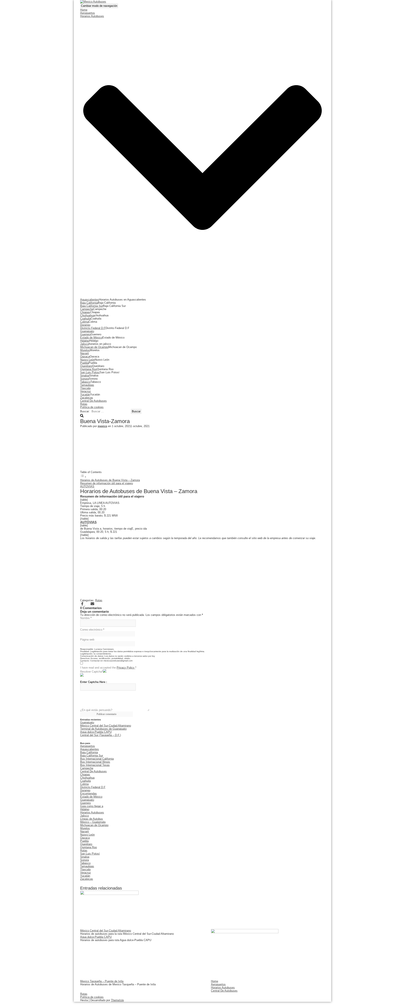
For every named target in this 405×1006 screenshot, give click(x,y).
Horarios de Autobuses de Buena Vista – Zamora (110, 480)
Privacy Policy (126, 667)
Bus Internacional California (97, 758)
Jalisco (84, 343)
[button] (202, 296)
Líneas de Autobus (91, 818)
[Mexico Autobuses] (93, 1)
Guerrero (85, 334)
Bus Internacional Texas (95, 765)
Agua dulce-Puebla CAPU (96, 732)
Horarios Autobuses (92, 812)
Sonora (84, 378)
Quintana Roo (88, 369)
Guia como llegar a (91, 806)
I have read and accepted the (108, 667)
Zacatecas (86, 397)
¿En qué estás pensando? (96, 710)
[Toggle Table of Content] (83, 477)
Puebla (84, 362)
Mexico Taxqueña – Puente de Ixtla (101, 981)
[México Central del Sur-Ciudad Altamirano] (109, 893)
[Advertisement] (202, 449)
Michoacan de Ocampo (94, 347)
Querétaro (86, 366)
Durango (85, 324)
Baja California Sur (91, 305)
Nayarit (84, 353)
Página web (87, 639)
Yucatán (85, 394)
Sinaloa (84, 375)
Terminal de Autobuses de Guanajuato (103, 728)
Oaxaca (85, 356)
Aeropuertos (87, 13)
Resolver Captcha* (91, 671)
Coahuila (85, 318)
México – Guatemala (92, 822)
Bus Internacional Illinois (95, 761)
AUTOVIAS (87, 486)
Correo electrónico (92, 629)
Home (83, 9)
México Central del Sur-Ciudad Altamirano (105, 725)
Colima (84, 321)
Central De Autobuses (93, 400)
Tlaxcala (85, 388)
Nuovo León (87, 359)
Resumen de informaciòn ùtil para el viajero (106, 483)
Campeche (86, 309)
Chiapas (85, 312)
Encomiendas (88, 793)
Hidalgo (84, 340)
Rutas (83, 404)
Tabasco (85, 381)
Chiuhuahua (87, 315)
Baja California (89, 302)
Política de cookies (92, 407)
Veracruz (85, 391)
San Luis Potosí (90, 372)
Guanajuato (87, 331)
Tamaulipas (87, 385)
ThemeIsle (117, 1000)
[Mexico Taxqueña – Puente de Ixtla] (244, 932)
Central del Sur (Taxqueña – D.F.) (100, 735)
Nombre (86, 618)
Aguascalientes (89, 299)
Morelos (85, 350)
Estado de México (91, 337)
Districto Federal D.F (92, 328)
